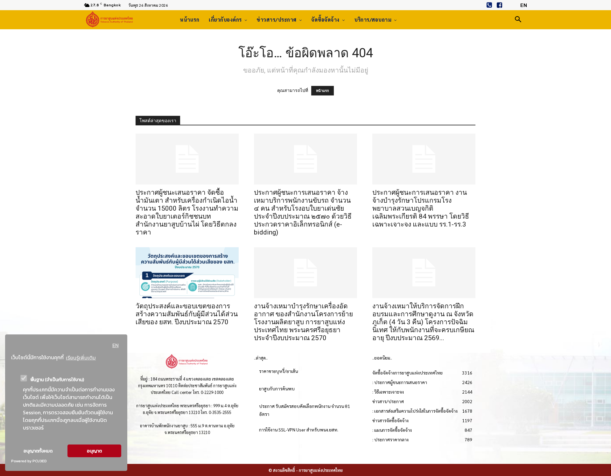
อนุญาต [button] (94, 450)
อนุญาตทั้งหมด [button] (38, 450)
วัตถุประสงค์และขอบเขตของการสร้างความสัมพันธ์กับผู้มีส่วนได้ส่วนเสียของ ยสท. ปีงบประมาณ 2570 (187, 314)
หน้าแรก (322, 90)
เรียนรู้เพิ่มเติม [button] (81, 357)
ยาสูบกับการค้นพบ (277, 388)
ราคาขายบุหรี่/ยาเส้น (278, 371)
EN (115, 345)
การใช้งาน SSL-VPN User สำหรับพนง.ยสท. (298, 429)
